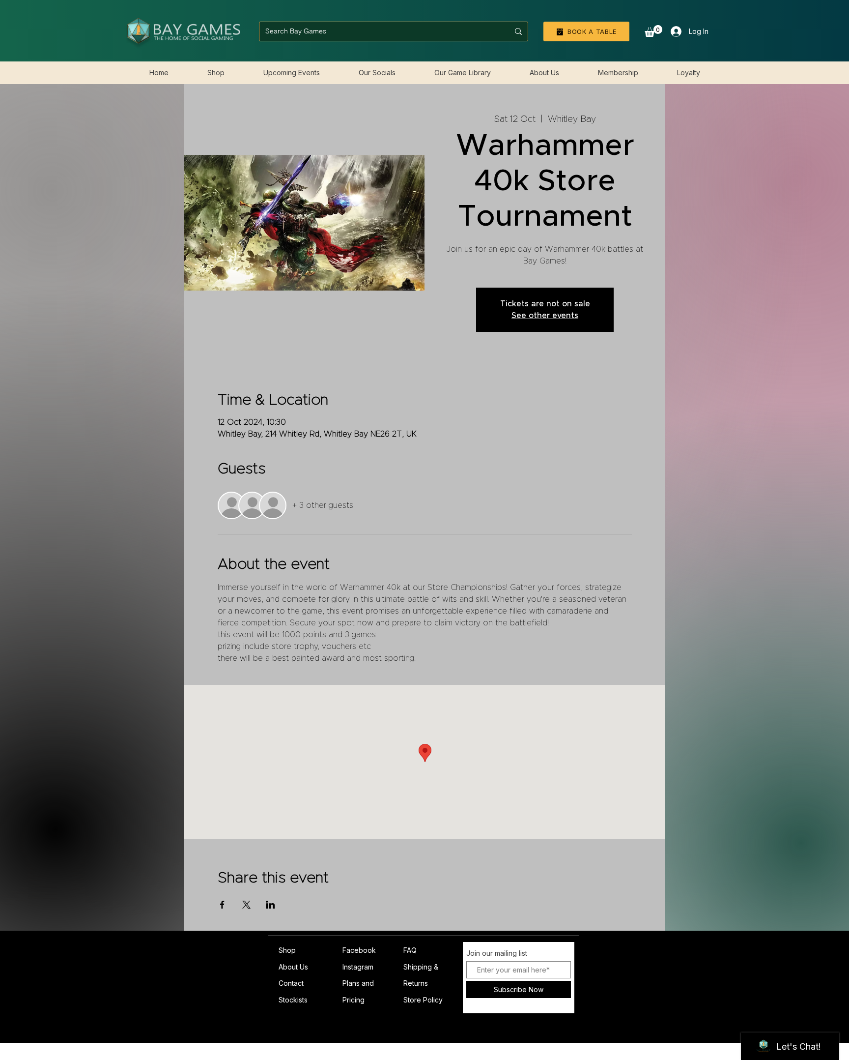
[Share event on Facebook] (222, 905)
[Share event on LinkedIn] (270, 905)
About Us (293, 967)
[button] (653, 31)
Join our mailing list (496, 953)
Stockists (293, 1000)
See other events (544, 316)
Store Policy (423, 1000)
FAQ (410, 950)
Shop (287, 950)
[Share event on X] (246, 905)
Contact (291, 983)
